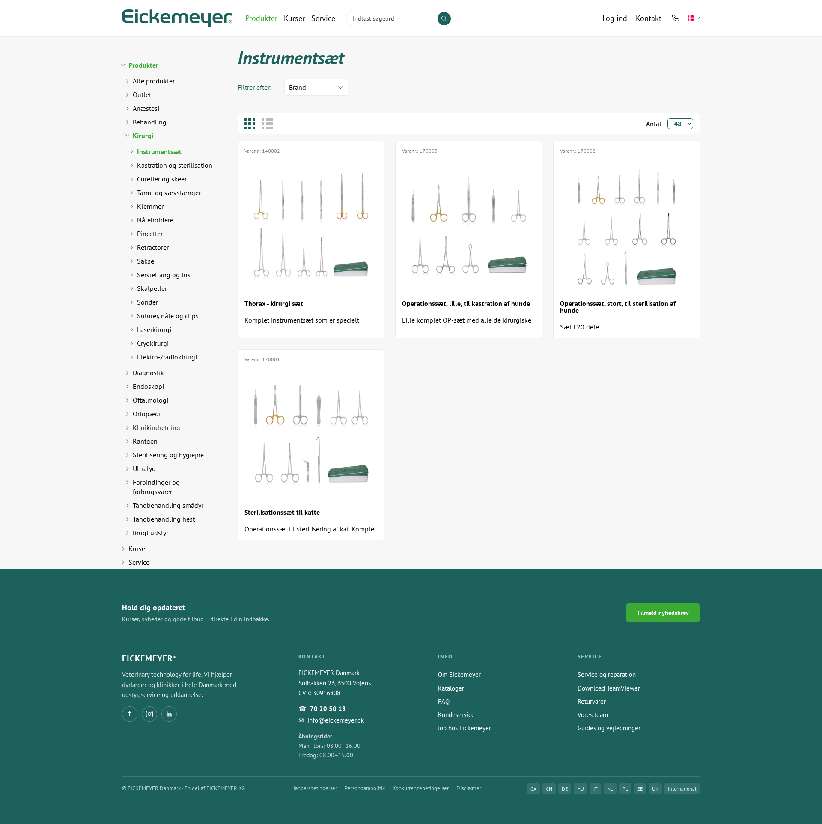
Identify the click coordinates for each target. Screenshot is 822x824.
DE (565, 788)
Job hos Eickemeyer (464, 728)
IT (595, 788)
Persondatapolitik (365, 788)
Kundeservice (456, 715)
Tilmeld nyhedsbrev (663, 613)
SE (640, 788)
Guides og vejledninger (609, 728)
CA (533, 788)
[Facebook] (129, 714)
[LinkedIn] (169, 714)
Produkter (261, 18)
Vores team (593, 715)
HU (580, 788)
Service (323, 18)
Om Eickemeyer (459, 674)
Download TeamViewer (609, 688)
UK (655, 788)
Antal (653, 123)
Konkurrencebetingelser (421, 788)
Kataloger (451, 688)
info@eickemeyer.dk (335, 720)
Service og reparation (607, 674)
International (682, 788)
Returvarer (592, 701)
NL (610, 788)
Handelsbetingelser (314, 788)
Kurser (294, 18)
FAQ (444, 701)
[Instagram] (149, 714)
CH (549, 788)
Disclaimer (468, 788)
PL (625, 788)
